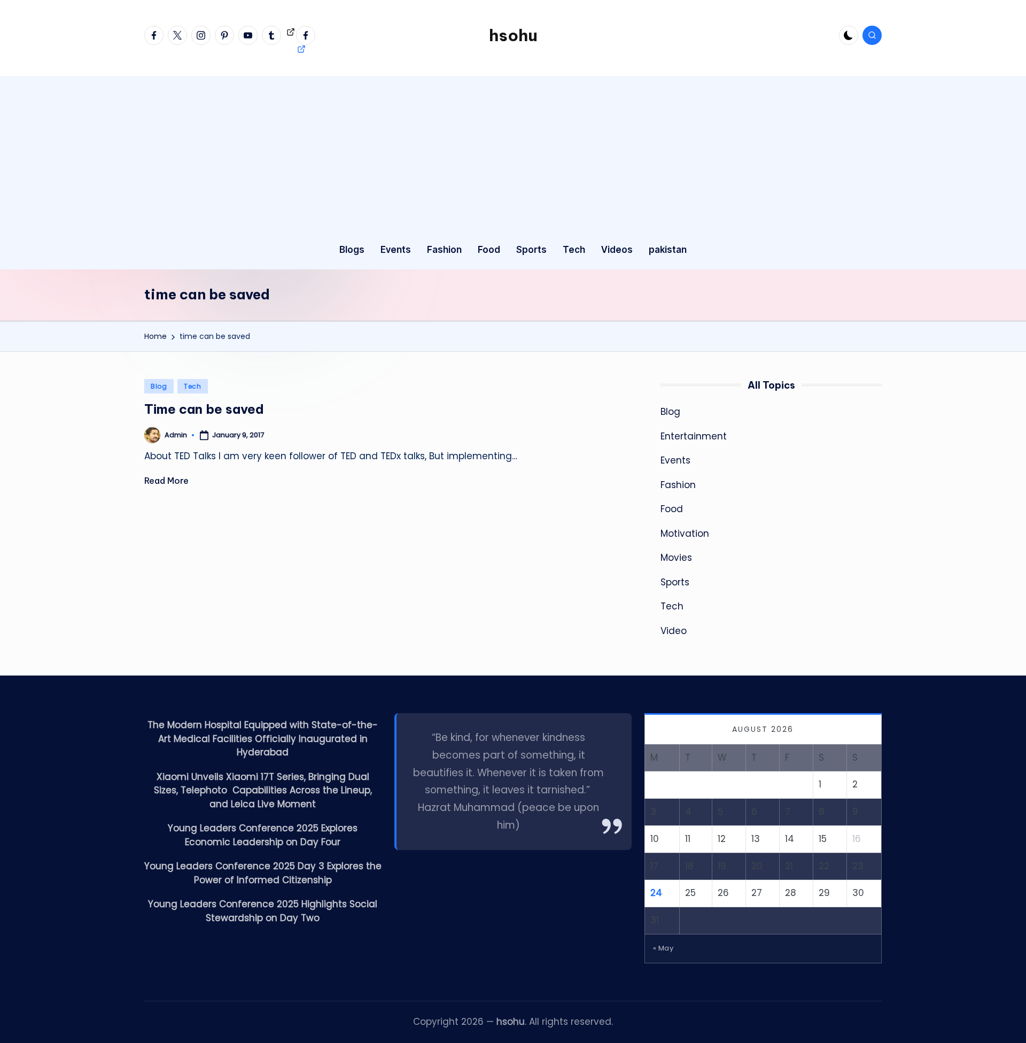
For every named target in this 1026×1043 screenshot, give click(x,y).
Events (675, 460)
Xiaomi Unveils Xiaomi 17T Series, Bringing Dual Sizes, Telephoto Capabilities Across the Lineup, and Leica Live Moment (263, 790)
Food (671, 509)
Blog (159, 386)
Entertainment (693, 436)
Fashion (678, 484)
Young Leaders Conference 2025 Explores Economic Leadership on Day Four (262, 835)
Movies (676, 557)
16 (856, 838)
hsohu (513, 35)
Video (673, 630)
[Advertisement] (513, 151)
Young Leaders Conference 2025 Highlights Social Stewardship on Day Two (262, 911)
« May (663, 948)
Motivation (684, 533)
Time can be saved (204, 409)
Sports (674, 582)
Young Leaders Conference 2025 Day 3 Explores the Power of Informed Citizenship (263, 873)
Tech (192, 386)
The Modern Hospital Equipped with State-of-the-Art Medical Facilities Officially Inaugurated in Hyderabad (262, 738)
